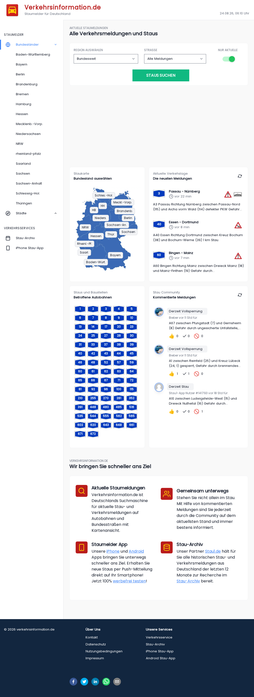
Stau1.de (213, 551)
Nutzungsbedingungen (104, 651)
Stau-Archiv (188, 581)
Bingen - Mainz (181, 253)
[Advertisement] (158, 128)
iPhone (113, 551)
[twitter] (84, 682)
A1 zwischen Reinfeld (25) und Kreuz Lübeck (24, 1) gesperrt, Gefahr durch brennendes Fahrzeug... (204, 363)
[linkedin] (95, 682)
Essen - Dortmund (183, 222)
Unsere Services (159, 629)
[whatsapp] (106, 682)
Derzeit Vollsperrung (185, 311)
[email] (117, 682)
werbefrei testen (129, 581)
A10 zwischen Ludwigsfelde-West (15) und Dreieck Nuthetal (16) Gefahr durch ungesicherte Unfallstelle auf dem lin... (203, 401)
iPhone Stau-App (160, 651)
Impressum (95, 658)
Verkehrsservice (159, 637)
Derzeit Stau (179, 386)
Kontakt (92, 637)
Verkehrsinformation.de (63, 7)
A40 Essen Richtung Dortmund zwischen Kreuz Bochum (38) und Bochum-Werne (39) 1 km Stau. (198, 237)
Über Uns (93, 629)
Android (136, 551)
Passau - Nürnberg (184, 191)
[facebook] (73, 682)
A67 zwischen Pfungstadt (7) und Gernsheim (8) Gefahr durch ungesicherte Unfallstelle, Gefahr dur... (205, 326)
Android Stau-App (160, 658)
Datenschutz (96, 644)
